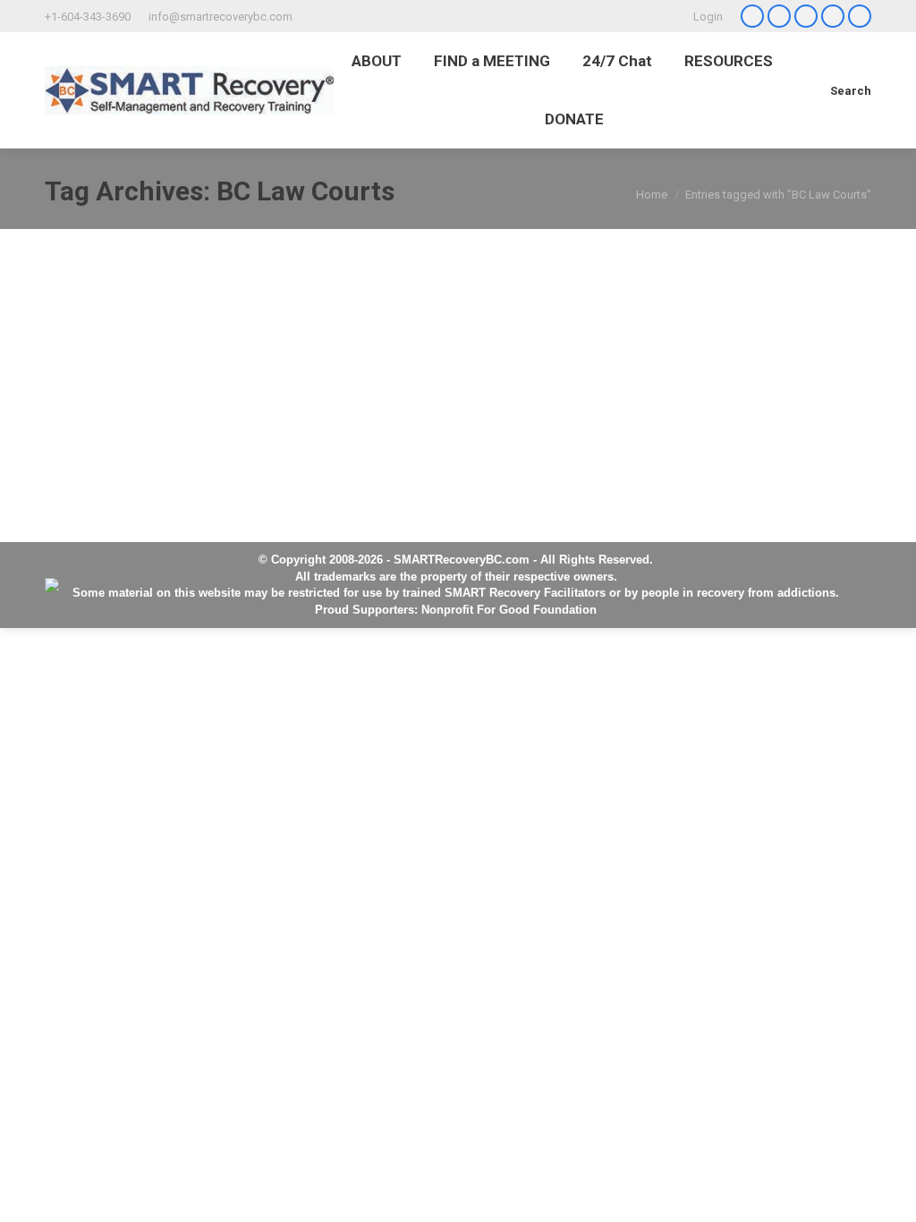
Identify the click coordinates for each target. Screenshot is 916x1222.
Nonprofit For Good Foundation (509, 609)
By (244, 358)
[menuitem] (376, 61)
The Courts (114, 358)
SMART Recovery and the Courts (201, 323)
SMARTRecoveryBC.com (462, 559)
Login (708, 16)
